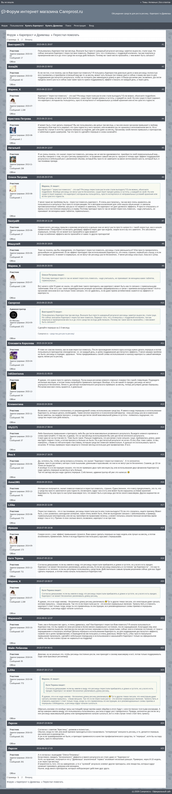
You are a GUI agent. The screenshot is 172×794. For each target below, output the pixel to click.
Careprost (14, 302)
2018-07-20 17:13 (45, 670)
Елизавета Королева (21, 343)
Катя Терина (15, 558)
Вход (91, 26)
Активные (153, 2)
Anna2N (13, 66)
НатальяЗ (14, 147)
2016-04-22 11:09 (44, 505)
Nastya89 (13, 221)
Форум (4, 26)
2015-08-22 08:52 (45, 66)
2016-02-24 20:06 (45, 404)
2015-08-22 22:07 (45, 89)
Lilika (11, 505)
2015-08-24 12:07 (45, 148)
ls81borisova (16, 373)
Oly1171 (13, 427)
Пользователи (16, 26)
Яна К (11, 454)
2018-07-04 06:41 (45, 648)
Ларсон (12, 723)
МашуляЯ (14, 244)
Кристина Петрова (19, 118)
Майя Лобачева (17, 648)
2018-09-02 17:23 (45, 748)
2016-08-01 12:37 (45, 618)
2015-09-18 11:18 (44, 221)
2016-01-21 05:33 (45, 374)
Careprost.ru (43, 334)
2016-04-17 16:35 (45, 454)
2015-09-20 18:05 (45, 244)
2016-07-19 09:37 (45, 581)
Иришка (13, 528)
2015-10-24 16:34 (45, 343)
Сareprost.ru (145, 791)
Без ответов (164, 2)
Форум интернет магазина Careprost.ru (44, 11)
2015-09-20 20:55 (45, 266)
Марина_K (14, 89)
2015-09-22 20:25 (45, 303)
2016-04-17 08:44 (45, 427)
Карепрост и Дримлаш (34, 35)
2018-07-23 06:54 (45, 723)
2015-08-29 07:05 (45, 177)
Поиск (68, 26)
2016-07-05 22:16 (45, 558)
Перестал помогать (66, 35)
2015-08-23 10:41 (45, 119)
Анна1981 (14, 482)
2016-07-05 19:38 (45, 528)
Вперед (28, 40)
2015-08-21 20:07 (45, 44)
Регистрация (80, 26)
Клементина (15, 404)
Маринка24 (15, 618)
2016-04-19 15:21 (45, 482)
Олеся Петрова (17, 177)
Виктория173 (16, 44)
